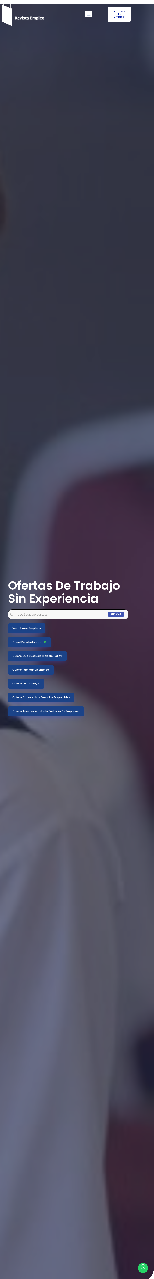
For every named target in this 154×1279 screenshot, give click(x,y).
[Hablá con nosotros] (143, 1268)
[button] (88, 14)
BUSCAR (116, 614)
